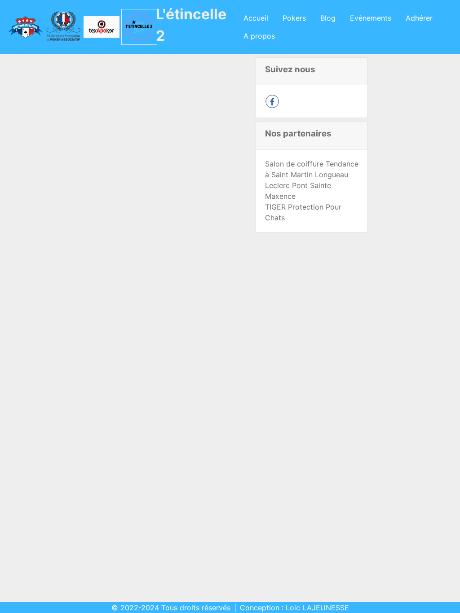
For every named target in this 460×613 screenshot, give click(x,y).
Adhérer (419, 17)
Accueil (255, 17)
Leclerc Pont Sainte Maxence (298, 191)
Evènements (370, 17)
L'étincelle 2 (191, 24)
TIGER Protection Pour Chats (303, 212)
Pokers (294, 17)
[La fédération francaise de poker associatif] (61, 27)
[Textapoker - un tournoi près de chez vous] (99, 27)
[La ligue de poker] (23, 27)
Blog (328, 17)
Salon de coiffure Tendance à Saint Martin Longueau (311, 169)
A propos (259, 35)
